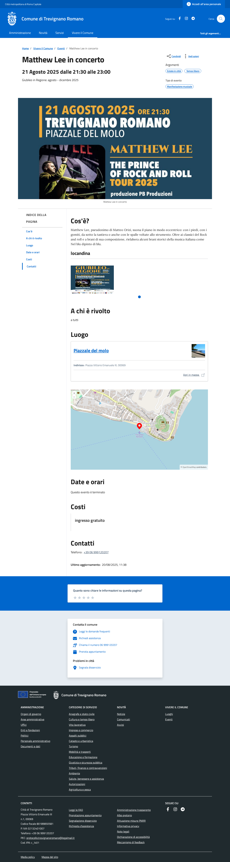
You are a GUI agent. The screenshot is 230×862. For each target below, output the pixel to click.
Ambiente (74, 773)
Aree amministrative (32, 719)
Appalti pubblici (77, 736)
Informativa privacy (128, 826)
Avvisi (120, 725)
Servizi (59, 33)
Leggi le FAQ (76, 810)
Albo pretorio (124, 815)
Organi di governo (31, 714)
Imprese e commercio (81, 730)
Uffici (24, 725)
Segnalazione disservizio (83, 821)
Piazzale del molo (91, 350)
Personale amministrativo (35, 741)
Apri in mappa (194, 375)
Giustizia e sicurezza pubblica (85, 763)
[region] (139, 429)
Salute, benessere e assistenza (86, 779)
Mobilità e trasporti (80, 752)
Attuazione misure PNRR (131, 821)
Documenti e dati (30, 746)
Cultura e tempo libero (81, 719)
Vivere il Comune (82, 33)
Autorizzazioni (77, 784)
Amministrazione (20, 33)
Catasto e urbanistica (81, 741)
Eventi (61, 48)
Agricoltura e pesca (80, 789)
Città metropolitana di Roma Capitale (23, 4)
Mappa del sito (50, 857)
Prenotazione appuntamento (85, 815)
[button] (221, 19)
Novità (43, 33)
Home (25, 48)
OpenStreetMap (189, 467)
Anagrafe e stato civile (81, 714)
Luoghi (169, 714)
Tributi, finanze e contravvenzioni (88, 768)
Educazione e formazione (83, 757)
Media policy (28, 857)
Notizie (121, 714)
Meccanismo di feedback (131, 842)
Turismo (73, 746)
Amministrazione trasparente (134, 810)
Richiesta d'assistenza (81, 826)
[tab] (139, 297)
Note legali (123, 831)
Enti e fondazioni (30, 730)
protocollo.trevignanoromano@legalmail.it (50, 838)
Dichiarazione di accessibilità (133, 837)
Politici (24, 736)
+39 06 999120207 (96, 552)
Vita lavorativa (77, 725)
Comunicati (123, 719)
